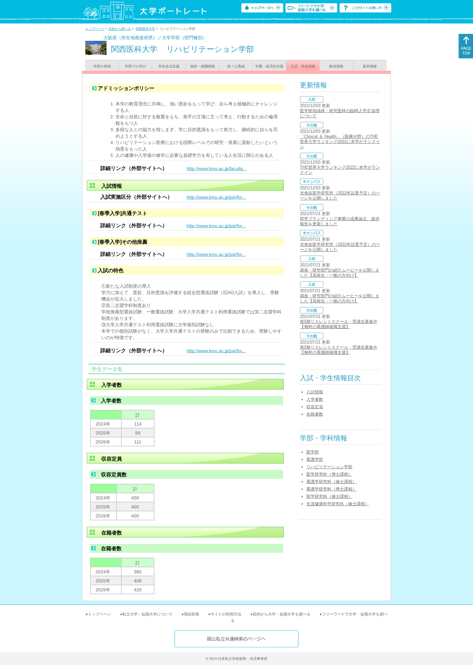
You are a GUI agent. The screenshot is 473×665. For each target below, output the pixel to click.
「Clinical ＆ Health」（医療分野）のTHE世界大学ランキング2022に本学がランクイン (340, 141)
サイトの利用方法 (225, 614)
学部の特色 (102, 66)
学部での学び (135, 66)
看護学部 (314, 459)
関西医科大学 (145, 29)
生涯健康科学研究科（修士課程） (337, 503)
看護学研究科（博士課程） (331, 489)
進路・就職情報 (202, 66)
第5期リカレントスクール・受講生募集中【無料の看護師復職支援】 (338, 324)
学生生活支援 (169, 66)
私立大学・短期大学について (147, 614)
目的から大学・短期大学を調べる (282, 614)
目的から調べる (119, 29)
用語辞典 (191, 614)
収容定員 (314, 406)
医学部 (312, 452)
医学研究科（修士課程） (329, 496)
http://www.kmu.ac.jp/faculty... (216, 168)
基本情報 (370, 66)
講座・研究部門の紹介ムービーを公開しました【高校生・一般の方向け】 (339, 273)
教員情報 (336, 66)
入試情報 (314, 392)
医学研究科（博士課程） (329, 474)
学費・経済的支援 (269, 66)
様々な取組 (236, 66)
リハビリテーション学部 (329, 466)
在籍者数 (314, 414)
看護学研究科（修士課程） (331, 481)
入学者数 (314, 399)
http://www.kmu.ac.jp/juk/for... (216, 197)
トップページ (95, 29)
